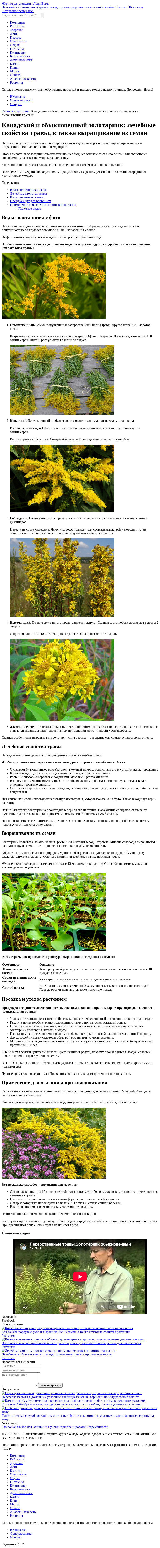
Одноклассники (21, 100)
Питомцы (17, 48)
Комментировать (50, 1385)
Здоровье (16, 30)
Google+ (16, 104)
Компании (17, 22)
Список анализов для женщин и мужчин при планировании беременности (55, 1427)
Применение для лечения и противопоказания (43, 204)
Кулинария (17, 52)
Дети (13, 33)
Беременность (20, 56)
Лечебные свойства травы (28, 193)
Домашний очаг (21, 60)
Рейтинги (17, 26)
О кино (15, 75)
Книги (14, 67)
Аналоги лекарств (23, 78)
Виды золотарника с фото (28, 189)
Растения (16, 82)
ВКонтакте (17, 96)
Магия (14, 71)
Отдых (15, 45)
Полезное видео (29, 208)
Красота (15, 37)
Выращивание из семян (27, 197)
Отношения (18, 41)
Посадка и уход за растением (30, 201)
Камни (15, 63)
